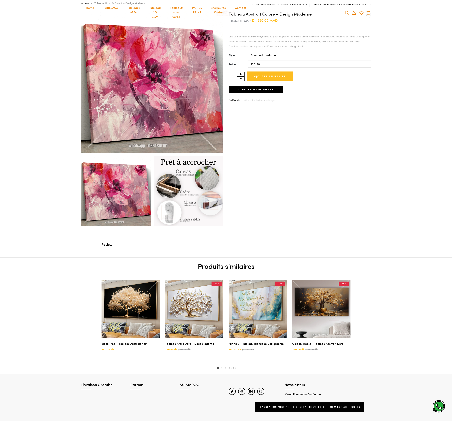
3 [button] (226, 368)
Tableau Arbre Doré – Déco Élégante (189, 344)
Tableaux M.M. (133, 10)
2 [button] (222, 368)
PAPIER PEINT (197, 10)
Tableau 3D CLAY (155, 13)
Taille (232, 64)
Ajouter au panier (270, 76)
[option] (130, 318)
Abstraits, (250, 100)
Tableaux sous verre (176, 13)
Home (90, 8)
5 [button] (235, 368)
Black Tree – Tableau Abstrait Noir (124, 344)
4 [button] (230, 368)
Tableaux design (265, 100)
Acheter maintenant (256, 89)
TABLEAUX (110, 8)
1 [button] (218, 368)
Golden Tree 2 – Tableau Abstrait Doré (318, 344)
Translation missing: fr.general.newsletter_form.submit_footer (309, 406)
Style (232, 55)
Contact (240, 8)
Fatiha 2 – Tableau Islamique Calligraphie (256, 344)
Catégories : (236, 100)
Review (107, 245)
